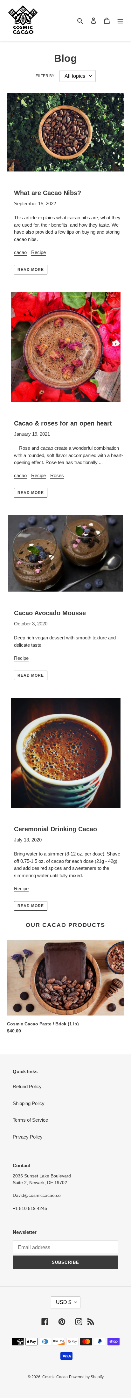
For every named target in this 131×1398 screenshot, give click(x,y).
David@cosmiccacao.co (37, 1195)
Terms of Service (30, 1120)
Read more (30, 269)
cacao (20, 252)
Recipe (38, 252)
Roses (57, 475)
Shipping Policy (29, 1103)
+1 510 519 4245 (30, 1208)
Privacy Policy (28, 1137)
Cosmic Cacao (55, 1377)
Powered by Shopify (86, 1377)
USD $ (63, 1302)
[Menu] (120, 20)
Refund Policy (27, 1086)
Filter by (45, 76)
